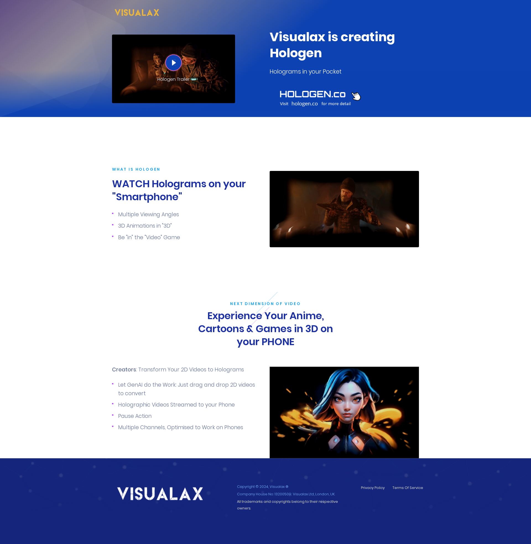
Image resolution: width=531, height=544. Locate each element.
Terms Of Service (407, 487)
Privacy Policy (373, 487)
